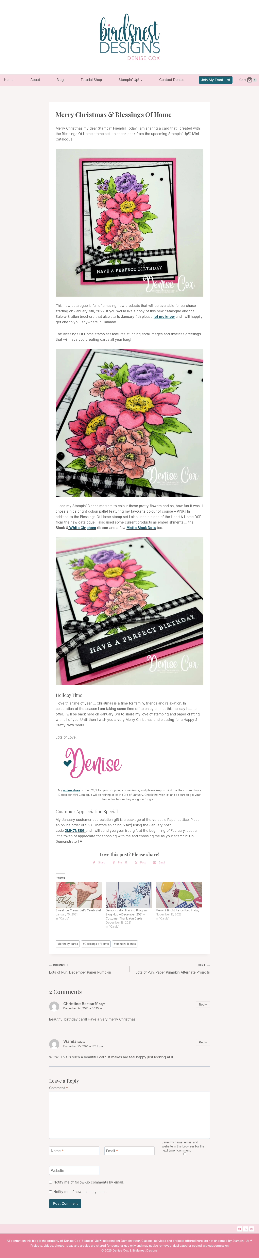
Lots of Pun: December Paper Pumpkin (80, 969)
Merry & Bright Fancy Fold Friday (177, 910)
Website (57, 1171)
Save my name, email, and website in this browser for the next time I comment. (183, 1146)
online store (71, 790)
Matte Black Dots (141, 528)
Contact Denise (171, 80)
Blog (60, 80)
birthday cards (67, 943)
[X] (245, 1229)
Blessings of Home (96, 943)
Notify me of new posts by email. (80, 1192)
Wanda (69, 1041)
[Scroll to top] (240, 1190)
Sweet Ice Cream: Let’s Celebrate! (78, 910)
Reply (203, 1004)
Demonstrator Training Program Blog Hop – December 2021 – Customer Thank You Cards (127, 914)
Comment (58, 1088)
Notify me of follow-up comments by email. (88, 1182)
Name (57, 1151)
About (35, 80)
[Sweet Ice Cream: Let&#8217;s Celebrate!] (79, 895)
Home (9, 80)
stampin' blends (125, 943)
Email (112, 1151)
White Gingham (82, 528)
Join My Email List (215, 80)
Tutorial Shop (91, 80)
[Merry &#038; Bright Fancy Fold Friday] (179, 895)
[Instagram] (251, 1229)
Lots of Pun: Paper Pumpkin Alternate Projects (173, 969)
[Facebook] (239, 1229)
